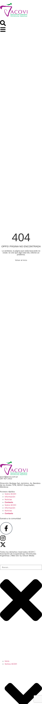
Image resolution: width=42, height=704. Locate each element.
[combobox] (21, 567)
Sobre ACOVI (10, 494)
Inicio (7, 661)
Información (10, 497)
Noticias (8, 499)
